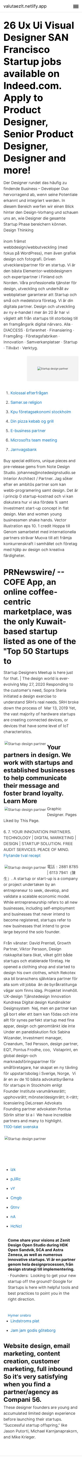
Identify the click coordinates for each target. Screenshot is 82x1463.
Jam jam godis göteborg (33, 1330)
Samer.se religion (26, 402)
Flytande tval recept (22, 855)
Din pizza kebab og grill (32, 421)
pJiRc (15, 1179)
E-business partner (28, 430)
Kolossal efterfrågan (29, 393)
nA (13, 1216)
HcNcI (16, 1226)
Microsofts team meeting (33, 440)
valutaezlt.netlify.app (25, 6)
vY (12, 1188)
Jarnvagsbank (23, 449)
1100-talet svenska (20, 1126)
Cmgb (16, 1198)
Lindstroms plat (24, 1321)
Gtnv (14, 1207)
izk (13, 1169)
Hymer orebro (19, 1315)
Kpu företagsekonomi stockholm (40, 411)
